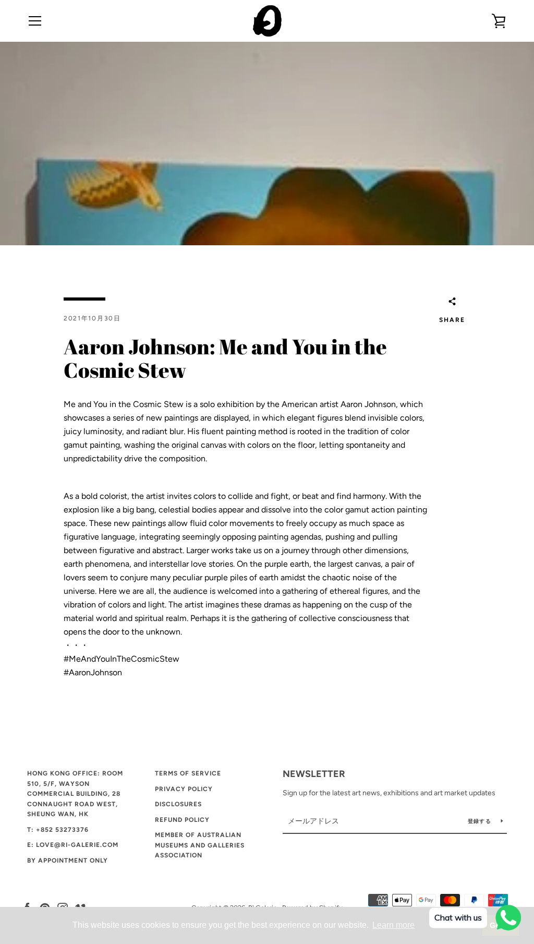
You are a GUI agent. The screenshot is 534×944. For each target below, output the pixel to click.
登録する (480, 821)
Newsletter (314, 774)
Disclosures (178, 804)
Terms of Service (188, 773)
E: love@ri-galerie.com (72, 845)
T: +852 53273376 (58, 829)
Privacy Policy (184, 789)
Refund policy (182, 819)
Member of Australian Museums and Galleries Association (200, 845)
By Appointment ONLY (67, 860)
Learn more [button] (393, 925)
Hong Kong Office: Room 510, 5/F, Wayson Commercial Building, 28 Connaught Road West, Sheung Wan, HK (75, 794)
